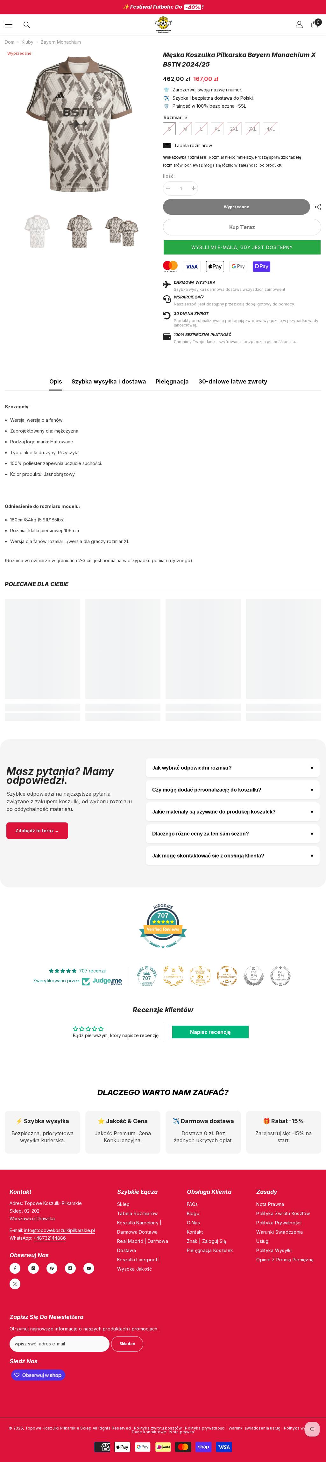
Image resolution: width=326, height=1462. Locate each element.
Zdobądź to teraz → (37, 830)
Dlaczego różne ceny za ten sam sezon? (232, 833)
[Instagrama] (33, 1268)
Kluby (27, 41)
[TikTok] (70, 1268)
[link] (42, 707)
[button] (242, 247)
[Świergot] (15, 1283)
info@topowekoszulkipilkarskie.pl (59, 1230)
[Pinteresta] (51, 1268)
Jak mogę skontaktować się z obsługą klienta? (232, 855)
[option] (163, 7)
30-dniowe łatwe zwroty (232, 381)
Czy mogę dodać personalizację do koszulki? (232, 789)
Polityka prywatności (205, 1428)
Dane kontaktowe (149, 1432)
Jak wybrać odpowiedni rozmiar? (232, 767)
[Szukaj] (27, 24)
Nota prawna (181, 1432)
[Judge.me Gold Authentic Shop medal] (173, 975)
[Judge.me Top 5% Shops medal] (254, 975)
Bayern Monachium (61, 41)
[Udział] (315, 206)
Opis (55, 381)
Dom (9, 41)
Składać (127, 1343)
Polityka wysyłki (300, 1428)
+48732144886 (49, 1237)
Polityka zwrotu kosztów (158, 1428)
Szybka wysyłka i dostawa (109, 381)
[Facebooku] (15, 1268)
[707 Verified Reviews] (163, 951)
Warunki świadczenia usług (255, 1428)
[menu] (8, 24)
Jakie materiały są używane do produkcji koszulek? (232, 811)
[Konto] (299, 24)
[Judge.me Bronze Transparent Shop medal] (227, 975)
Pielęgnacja (172, 381)
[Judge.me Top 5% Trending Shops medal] (280, 975)
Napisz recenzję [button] (210, 1031)
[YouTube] (88, 1268)
